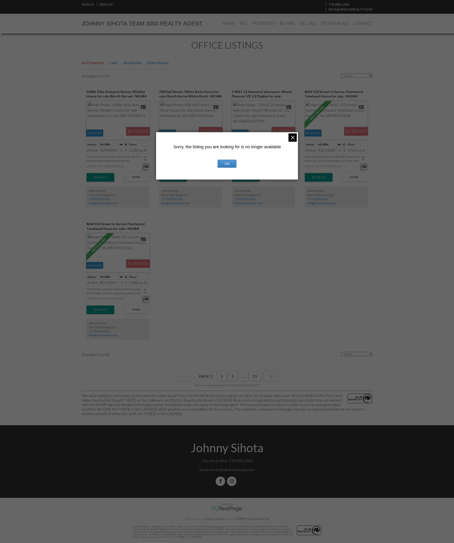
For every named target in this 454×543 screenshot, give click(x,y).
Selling (308, 23)
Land (114, 62)
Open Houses (158, 62)
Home (229, 23)
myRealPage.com (227, 509)
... (243, 376)
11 (255, 376)
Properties (263, 23)
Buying (287, 23)
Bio (243, 23)
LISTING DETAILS (100, 177)
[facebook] (221, 481)
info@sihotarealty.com (350, 9)
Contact (363, 23)
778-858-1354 (338, 4)
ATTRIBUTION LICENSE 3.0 (252, 519)
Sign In (88, 4)
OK (227, 164)
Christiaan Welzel (213, 519)
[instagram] (232, 481)
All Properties (93, 62)
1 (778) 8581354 (99, 199)
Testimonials (335, 23)
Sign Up (106, 4)
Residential (132, 62)
